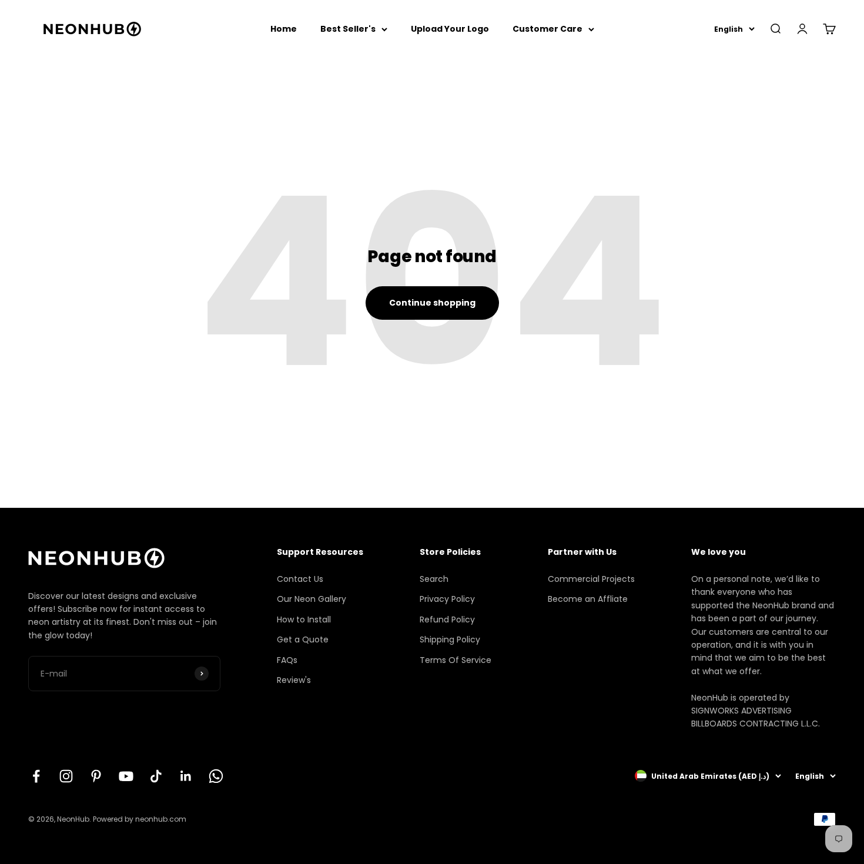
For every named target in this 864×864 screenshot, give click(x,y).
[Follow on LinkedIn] (186, 776)
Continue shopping (432, 303)
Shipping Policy (450, 639)
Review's (294, 680)
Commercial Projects (591, 579)
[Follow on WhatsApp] (216, 776)
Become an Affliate (588, 599)
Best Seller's (348, 29)
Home (283, 29)
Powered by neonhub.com (139, 819)
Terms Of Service (455, 660)
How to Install (304, 619)
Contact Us (300, 579)
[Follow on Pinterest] (96, 776)
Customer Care (547, 29)
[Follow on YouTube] (126, 776)
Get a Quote (303, 639)
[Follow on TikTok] (156, 776)
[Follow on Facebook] (36, 776)
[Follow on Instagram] (66, 776)
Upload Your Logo (450, 29)
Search (434, 579)
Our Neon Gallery (311, 599)
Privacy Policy (447, 599)
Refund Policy (447, 619)
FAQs (287, 660)
